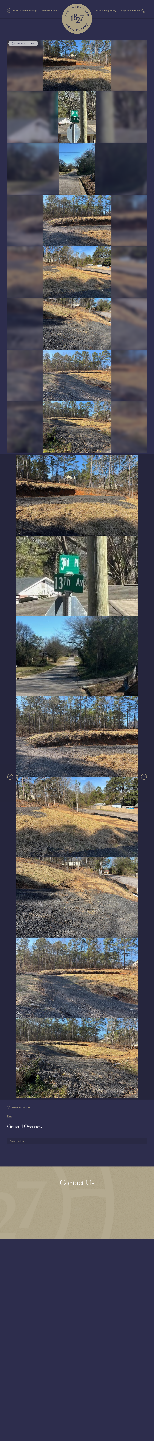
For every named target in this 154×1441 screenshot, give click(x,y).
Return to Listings (20, 1107)
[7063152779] (144, 10)
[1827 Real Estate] (77, 19)
